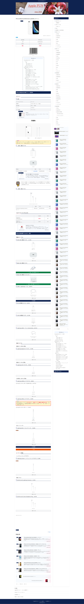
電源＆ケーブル (27, 68)
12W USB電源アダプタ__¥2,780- (30, 75)
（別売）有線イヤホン (59, 338)
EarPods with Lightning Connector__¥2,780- (32, 87)
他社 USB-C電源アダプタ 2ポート (31, 72)
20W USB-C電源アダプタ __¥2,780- (31, 69)
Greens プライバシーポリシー (20, 592)
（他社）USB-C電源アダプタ (34, 272)
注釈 (34, 449)
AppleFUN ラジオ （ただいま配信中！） (22, 590)
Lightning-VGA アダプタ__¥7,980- (30, 80)
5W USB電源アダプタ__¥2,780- (30, 74)
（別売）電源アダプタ (29, 63)
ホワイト (26, 61)
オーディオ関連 (27, 85)
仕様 (26, 62)
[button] (67, 328)
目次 (32, 58)
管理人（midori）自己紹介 (19, 596)
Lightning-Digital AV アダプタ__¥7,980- (31, 79)
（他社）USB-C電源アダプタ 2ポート (34, 284)
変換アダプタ (27, 78)
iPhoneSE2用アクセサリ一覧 (28, 67)
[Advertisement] (33, 522)
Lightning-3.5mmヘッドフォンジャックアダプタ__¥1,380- (34, 86)
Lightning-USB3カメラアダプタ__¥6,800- (31, 81)
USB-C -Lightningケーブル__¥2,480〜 (31, 73)
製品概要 (33, 300)
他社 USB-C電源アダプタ (59, 344)
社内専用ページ (17, 594)
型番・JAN (34, 260)
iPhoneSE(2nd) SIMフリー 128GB (29, 60)
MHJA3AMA (35, 171)
